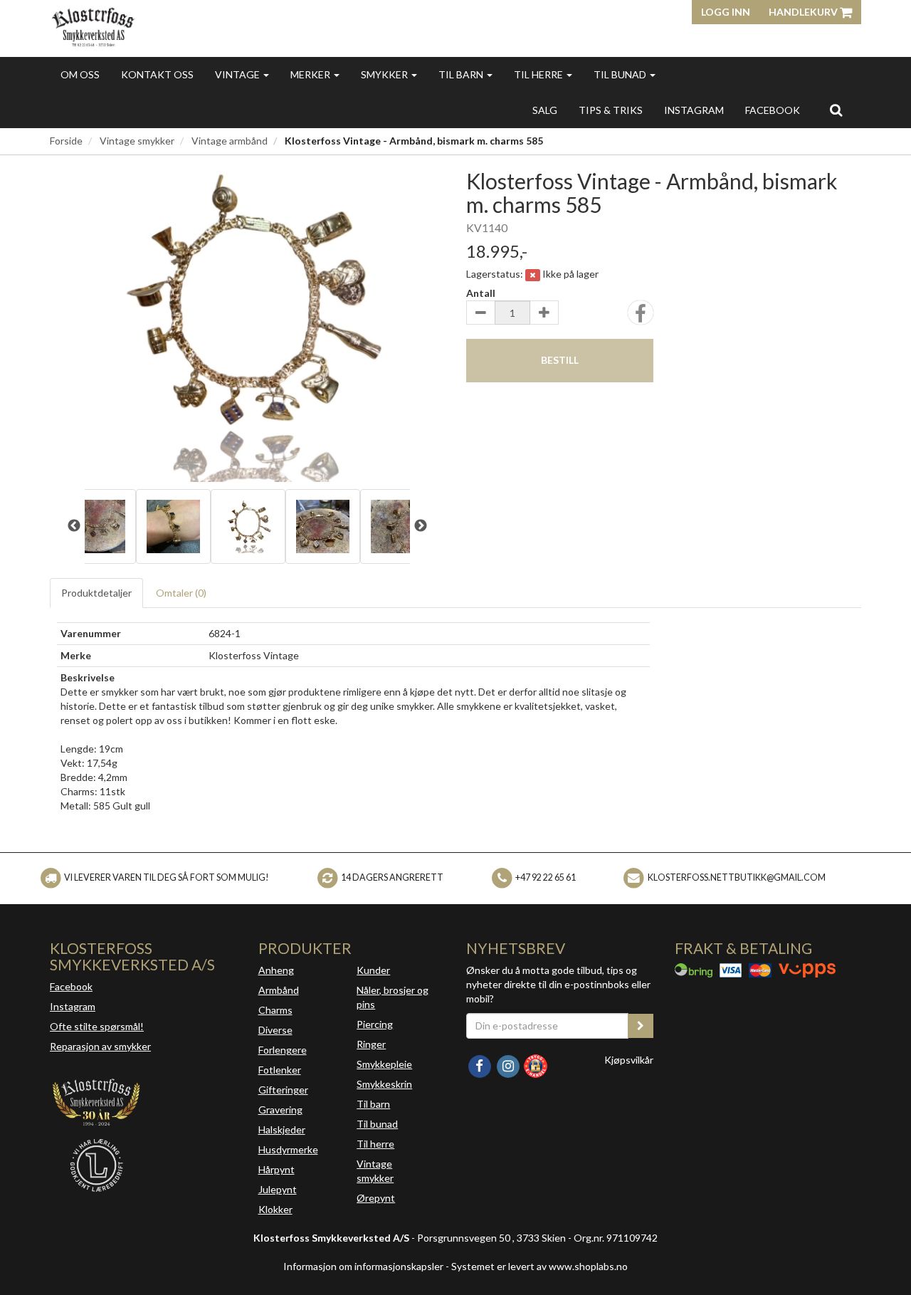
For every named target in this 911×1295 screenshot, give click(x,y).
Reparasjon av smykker (100, 1046)
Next (421, 526)
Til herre (539, 74)
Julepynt (277, 1189)
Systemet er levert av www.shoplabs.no (539, 1266)
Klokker (275, 1209)
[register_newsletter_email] (640, 1026)
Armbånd (278, 990)
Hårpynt (276, 1169)
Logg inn (725, 12)
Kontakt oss (157, 74)
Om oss (80, 74)
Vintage (238, 74)
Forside (66, 141)
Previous (74, 526)
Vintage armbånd (229, 141)
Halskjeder (281, 1129)
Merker (311, 74)
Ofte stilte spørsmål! (97, 1026)
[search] (836, 109)
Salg (544, 110)
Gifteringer (283, 1090)
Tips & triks (611, 110)
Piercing (375, 1024)
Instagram (72, 1006)
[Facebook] (480, 1065)
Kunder (373, 970)
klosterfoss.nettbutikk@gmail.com (737, 877)
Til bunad (621, 74)
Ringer (371, 1044)
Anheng (276, 970)
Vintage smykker (137, 141)
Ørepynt (376, 1198)
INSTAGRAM (694, 110)
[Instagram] (509, 1065)
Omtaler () (181, 593)
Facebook (71, 986)
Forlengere (282, 1050)
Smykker (385, 74)
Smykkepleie (384, 1064)
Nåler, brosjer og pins (392, 997)
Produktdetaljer (96, 593)
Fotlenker (279, 1070)
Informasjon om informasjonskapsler (363, 1266)
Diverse (275, 1030)
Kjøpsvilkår (628, 1060)
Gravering (280, 1109)
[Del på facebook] (640, 317)
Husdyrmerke (288, 1149)
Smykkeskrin (384, 1084)
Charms (275, 1010)
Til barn (461, 74)
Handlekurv (804, 12)
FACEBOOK (772, 110)
